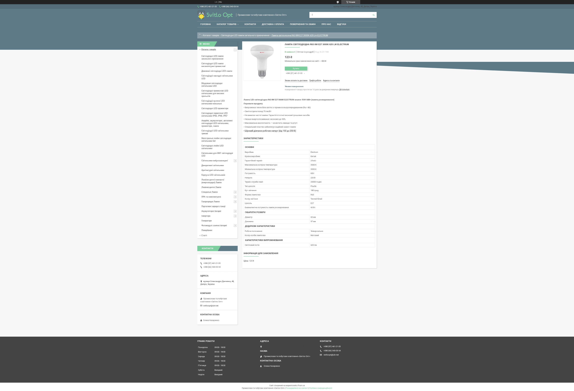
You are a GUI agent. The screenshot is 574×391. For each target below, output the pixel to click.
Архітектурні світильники (212, 170)
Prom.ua (301, 385)
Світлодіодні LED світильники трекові (215, 132)
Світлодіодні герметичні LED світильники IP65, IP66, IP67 (214, 114)
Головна (205, 24)
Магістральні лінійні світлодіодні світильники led (216, 139)
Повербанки (206, 230)
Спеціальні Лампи (209, 192)
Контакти (250, 24)
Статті (204, 235)
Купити (296, 68)
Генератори (206, 221)
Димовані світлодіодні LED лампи (216, 71)
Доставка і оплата (273, 24)
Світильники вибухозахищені (214, 161)
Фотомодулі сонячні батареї (214, 225)
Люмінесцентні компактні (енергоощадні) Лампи (212, 181)
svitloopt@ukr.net (210, 306)
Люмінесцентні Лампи (211, 187)
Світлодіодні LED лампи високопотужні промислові (213, 64)
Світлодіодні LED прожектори (214, 108)
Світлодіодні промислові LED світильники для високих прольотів (214, 93)
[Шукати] (374, 15)
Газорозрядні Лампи (210, 201)
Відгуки (341, 24)
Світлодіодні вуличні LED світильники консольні (213, 102)
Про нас (326, 24)
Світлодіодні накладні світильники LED (217, 77)
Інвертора (205, 216)
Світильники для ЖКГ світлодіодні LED (217, 154)
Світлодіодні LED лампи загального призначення (245, 35)
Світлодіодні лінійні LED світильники (212, 147)
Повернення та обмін (303, 24)
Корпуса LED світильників (213, 175)
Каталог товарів (226, 24)
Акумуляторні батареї (211, 211)
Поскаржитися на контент (297, 388)
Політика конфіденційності (320, 388)
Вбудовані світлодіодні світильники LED (211, 84)
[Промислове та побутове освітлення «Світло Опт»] (215, 15)
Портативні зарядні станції (213, 206)
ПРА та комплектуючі (211, 197)
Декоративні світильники (212, 165)
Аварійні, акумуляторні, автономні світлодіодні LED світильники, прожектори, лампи (216, 123)
